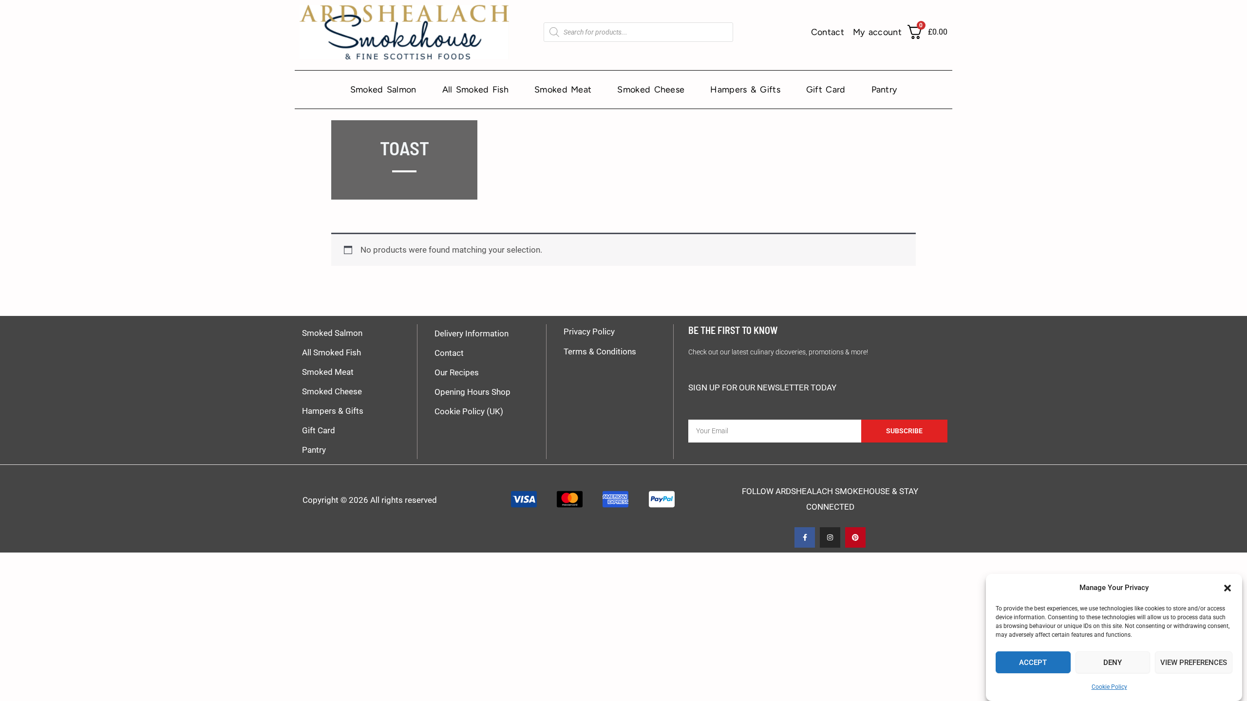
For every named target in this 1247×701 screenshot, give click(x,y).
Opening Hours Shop (472, 392)
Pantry (884, 89)
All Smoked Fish (475, 89)
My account (877, 32)
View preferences (1193, 662)
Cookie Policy (1109, 686)
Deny (1112, 662)
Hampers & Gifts (745, 89)
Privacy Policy (589, 331)
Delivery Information (472, 333)
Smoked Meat (562, 89)
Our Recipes (457, 372)
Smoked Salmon (383, 89)
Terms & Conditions (600, 351)
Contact (827, 32)
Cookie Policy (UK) (469, 411)
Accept (1033, 662)
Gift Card (826, 89)
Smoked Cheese (650, 89)
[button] (1227, 588)
